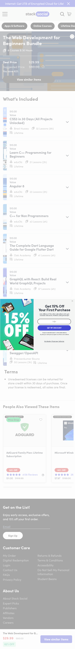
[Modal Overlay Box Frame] (37, 324)
